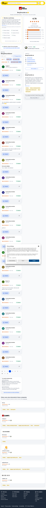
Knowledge (37, 499)
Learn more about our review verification (11, 392)
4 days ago (11, 70)
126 (2, 373)
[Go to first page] (2, 371)
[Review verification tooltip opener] (28, 12)
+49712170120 (29, 57)
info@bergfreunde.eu (31, 61)
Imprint (2, 506)
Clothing (4, 409)
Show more (29, 64)
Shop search (14, 496)
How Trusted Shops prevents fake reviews (11, 47)
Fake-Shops (14, 493)
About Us (25, 495)
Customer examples (38, 498)
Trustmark (3, 493)
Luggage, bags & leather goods (31, 89)
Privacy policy (8, 506)
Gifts (7, 469)
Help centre (14, 495)
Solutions (36, 495)
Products (36, 493)
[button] (38, 3)
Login (36, 500)
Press (25, 496)
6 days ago (11, 285)
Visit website (34, 68)
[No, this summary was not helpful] (20, 41)
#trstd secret (3, 498)
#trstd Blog (26, 493)
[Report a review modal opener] (19, 75)
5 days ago (11, 181)
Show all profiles (34, 97)
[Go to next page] (5, 373)
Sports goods (28, 91)
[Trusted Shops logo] (4, 3)
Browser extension (4, 499)
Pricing (36, 496)
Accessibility (21, 506)
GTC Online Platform (29, 506)
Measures (3, 381)
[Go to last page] (7, 373)
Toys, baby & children (26, 469)
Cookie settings (15, 506)
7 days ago (11, 317)
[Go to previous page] (5, 371)
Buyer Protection (4, 495)
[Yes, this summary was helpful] (18, 41)
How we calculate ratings (34, 41)
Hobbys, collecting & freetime (12, 425)
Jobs (25, 498)
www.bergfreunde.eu (31, 59)
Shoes (39, 89)
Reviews (2, 496)
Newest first (18, 56)
